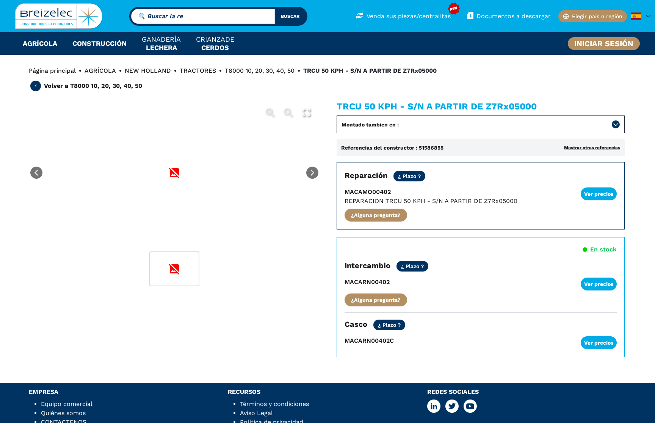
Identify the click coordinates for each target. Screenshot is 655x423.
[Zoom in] (270, 112)
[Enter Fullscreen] (306, 112)
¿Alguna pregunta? (376, 215)
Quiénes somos (63, 413)
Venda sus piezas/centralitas (409, 16)
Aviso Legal (256, 413)
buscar (290, 16)
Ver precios (598, 194)
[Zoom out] (288, 112)
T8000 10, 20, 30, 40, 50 (260, 70)
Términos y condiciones (274, 403)
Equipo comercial (66, 403)
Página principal (52, 70)
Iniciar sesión (603, 43)
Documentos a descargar (513, 16)
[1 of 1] (174, 268)
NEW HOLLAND (148, 70)
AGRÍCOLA (100, 70)
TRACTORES (198, 70)
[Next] (312, 173)
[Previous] (36, 173)
